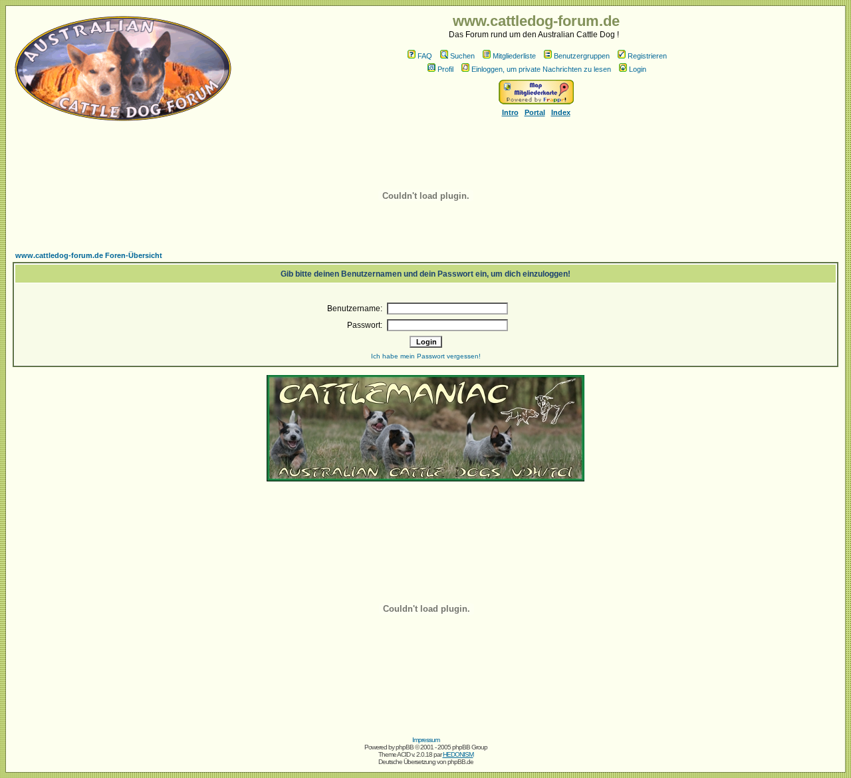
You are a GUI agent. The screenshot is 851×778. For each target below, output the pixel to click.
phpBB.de (460, 761)
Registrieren (647, 56)
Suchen (462, 56)
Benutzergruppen (582, 56)
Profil (445, 69)
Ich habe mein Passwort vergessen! (426, 356)
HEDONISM (458, 754)
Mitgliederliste (514, 56)
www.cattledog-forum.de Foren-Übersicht (88, 255)
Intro (510, 112)
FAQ (425, 56)
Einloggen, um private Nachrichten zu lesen (541, 69)
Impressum (425, 739)
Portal (535, 112)
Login (637, 69)
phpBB (405, 747)
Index (560, 112)
